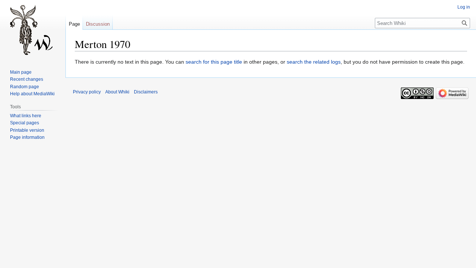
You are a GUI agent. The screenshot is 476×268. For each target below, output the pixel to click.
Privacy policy (87, 92)
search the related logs (314, 62)
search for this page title (214, 62)
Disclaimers (146, 92)
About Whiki (117, 92)
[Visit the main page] (32, 30)
